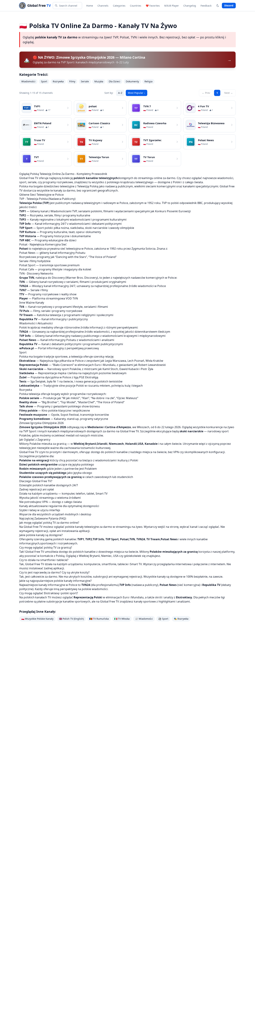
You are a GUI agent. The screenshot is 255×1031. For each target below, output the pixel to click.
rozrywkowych (67, 543)
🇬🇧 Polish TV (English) (71, 618)
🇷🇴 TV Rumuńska (99, 618)
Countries (135, 5)
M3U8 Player (171, 5)
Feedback (206, 5)
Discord (228, 5)
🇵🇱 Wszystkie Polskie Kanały (37, 618)
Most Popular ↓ (136, 92)
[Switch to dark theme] (218, 5)
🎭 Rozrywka (181, 618)
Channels (102, 5)
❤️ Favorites (153, 5)
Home (89, 5)
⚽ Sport (163, 618)
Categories (119, 5)
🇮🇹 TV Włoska (122, 618)
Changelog (189, 5)
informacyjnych (29, 543)
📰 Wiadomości (144, 618)
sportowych (48, 543)
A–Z (120, 92)
